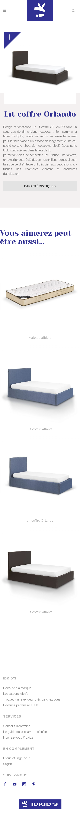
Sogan (7, 764)
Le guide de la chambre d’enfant (25, 731)
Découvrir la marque (17, 688)
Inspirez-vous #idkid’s (18, 737)
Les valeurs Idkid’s (15, 693)
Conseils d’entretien (16, 726)
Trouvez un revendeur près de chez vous (31, 699)
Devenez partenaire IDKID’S (21, 705)
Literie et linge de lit (16, 758)
